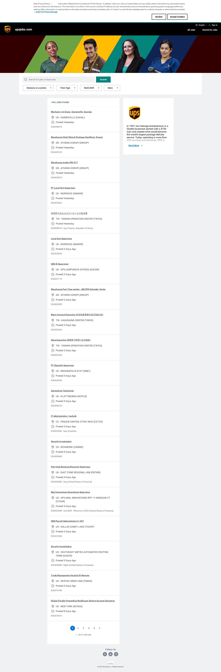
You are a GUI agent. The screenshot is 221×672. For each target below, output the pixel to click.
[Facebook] (116, 654)
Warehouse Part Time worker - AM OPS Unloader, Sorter (78, 289)
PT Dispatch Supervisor (62, 365)
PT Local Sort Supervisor (63, 188)
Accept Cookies (177, 17)
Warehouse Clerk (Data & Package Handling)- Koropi (77, 137)
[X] (105, 654)
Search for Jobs (209, 30)
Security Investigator (61, 441)
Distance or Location (36, 88)
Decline (159, 17)
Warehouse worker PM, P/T (64, 162)
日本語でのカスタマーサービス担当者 (69, 213)
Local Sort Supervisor (61, 238)
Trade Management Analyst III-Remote (70, 575)
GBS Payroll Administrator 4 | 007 (67, 521)
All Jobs (191, 30)
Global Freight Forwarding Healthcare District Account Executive (83, 601)
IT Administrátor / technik (63, 416)
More (110, 88)
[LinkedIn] (110, 654)
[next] (99, 628)
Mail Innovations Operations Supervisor (70, 492)
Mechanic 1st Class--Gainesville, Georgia (71, 112)
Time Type (65, 88)
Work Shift (89, 88)
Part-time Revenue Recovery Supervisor (70, 467)
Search (103, 79)
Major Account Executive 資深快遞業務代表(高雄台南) (77, 314)
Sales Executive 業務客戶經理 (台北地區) (71, 340)
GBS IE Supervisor (60, 264)
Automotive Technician (62, 390)
